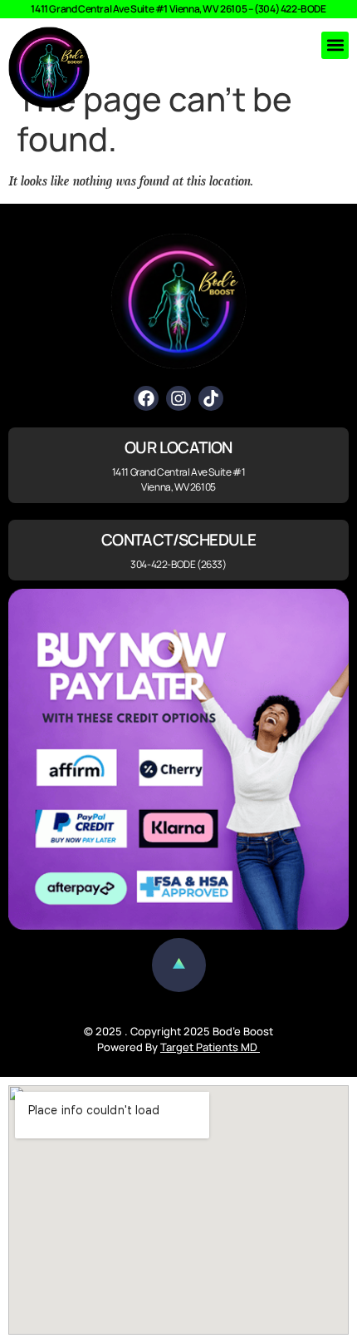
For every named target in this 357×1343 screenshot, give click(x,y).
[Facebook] (146, 398)
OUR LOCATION (178, 447)
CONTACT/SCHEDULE (178, 540)
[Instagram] (178, 398)
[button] (335, 45)
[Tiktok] (210, 398)
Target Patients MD (210, 1046)
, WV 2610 (220, 9)
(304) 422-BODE (289, 9)
